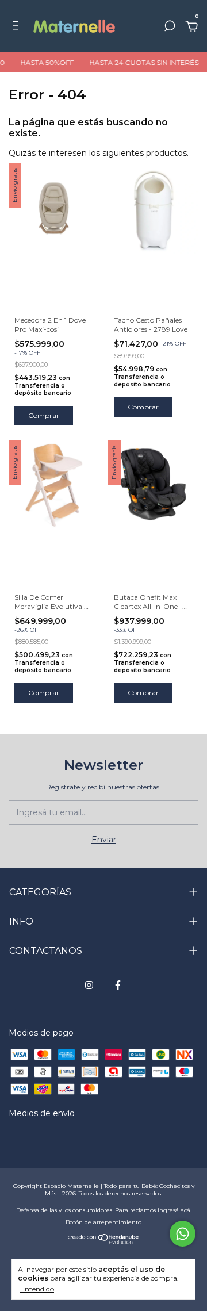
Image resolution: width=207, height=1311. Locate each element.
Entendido (37, 1289)
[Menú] (17, 28)
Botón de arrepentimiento (103, 1222)
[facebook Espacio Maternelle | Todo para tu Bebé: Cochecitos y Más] (117, 985)
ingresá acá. (174, 1210)
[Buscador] (170, 28)
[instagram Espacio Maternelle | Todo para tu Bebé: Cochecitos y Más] (89, 985)
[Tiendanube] (104, 1241)
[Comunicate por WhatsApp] (182, 1234)
